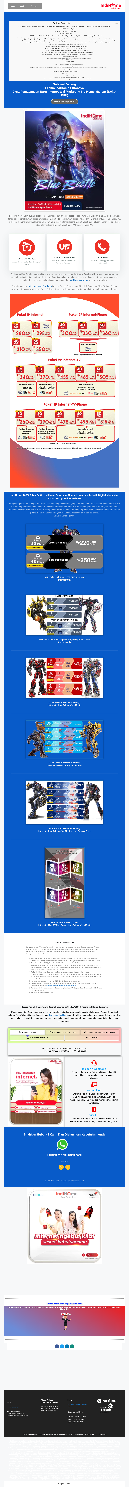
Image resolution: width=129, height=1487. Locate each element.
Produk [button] (21, 6)
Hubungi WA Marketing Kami (64, 1154)
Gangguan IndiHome (71, 75)
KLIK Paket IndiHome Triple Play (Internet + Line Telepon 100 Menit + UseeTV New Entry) (68, 52)
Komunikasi (71, 61)
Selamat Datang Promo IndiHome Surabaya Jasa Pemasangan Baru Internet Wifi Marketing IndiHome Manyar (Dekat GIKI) (65, 26)
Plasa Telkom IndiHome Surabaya (66, 71)
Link (69, 69)
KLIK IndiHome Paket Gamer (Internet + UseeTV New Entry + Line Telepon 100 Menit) (68, 54)
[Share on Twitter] (62, 1346)
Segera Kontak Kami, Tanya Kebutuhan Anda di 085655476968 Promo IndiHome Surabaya (71, 58)
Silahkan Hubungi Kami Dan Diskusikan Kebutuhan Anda (71, 64)
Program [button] (34, 6)
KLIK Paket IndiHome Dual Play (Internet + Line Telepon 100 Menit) (68, 48)
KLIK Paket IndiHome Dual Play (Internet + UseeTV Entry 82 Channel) (68, 50)
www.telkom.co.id (12, 1407)
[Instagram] (61, 1167)
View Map (43, 1413)
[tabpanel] (64, 1049)
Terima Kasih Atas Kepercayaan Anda (71, 66)
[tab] (27, 1032)
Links (66, 74)
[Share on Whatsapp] (72, 1346)
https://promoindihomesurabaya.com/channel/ (61, 985)
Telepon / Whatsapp (71, 59)
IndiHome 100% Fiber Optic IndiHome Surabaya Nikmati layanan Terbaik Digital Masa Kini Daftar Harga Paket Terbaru (67, 36)
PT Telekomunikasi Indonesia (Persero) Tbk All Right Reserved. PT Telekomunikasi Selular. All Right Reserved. (72, 79)
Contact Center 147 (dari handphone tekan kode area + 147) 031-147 (71, 77)
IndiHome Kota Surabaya (40, 286)
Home (12, 6)
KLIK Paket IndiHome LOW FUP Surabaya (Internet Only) (68, 44)
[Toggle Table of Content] (115, 23)
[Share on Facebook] (57, 1346)
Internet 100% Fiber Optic (66, 29)
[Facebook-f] (67, 1167)
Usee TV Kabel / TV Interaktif (66, 31)
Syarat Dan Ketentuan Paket (70, 56)
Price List (71, 62)
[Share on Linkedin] (67, 1346)
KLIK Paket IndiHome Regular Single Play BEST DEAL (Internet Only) (68, 46)
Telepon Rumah (66, 33)
